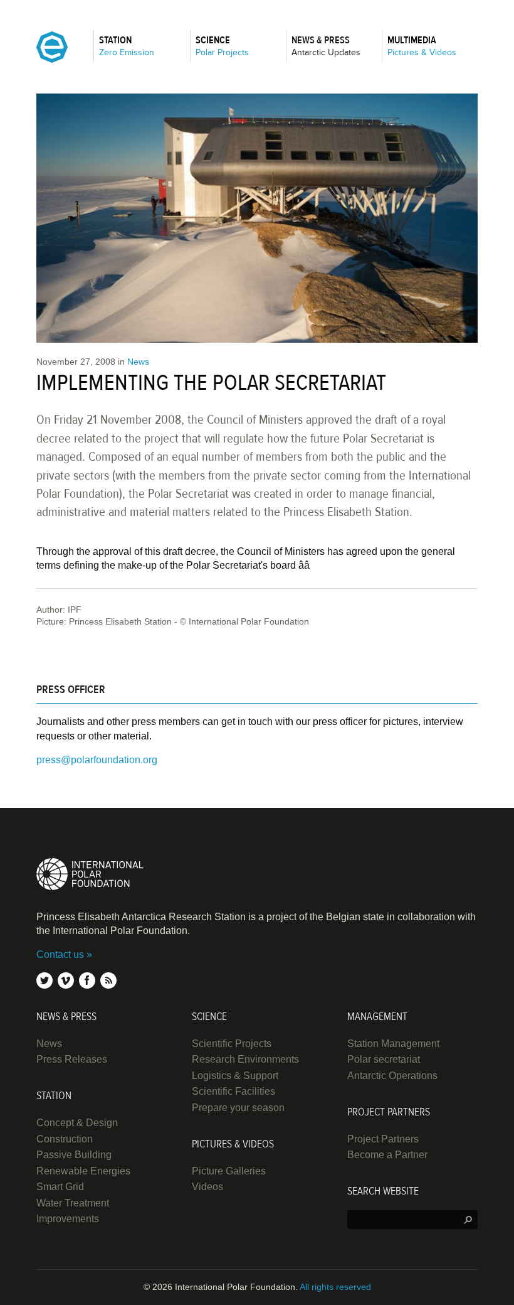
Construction (64, 1139)
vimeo (66, 980)
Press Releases (71, 1059)
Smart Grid (60, 1186)
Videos (207, 1186)
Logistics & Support (235, 1075)
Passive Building (74, 1154)
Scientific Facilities (233, 1091)
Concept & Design (77, 1122)
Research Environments (245, 1059)
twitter (44, 980)
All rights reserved (335, 1287)
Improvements (67, 1218)
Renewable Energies (83, 1171)
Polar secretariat (383, 1059)
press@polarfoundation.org (96, 760)
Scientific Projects (231, 1043)
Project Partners (383, 1139)
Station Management (393, 1043)
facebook (87, 980)
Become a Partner (387, 1154)
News (138, 362)
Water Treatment (72, 1203)
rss (108, 980)
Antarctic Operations (392, 1075)
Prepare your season (238, 1107)
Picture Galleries (229, 1171)
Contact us (60, 954)
